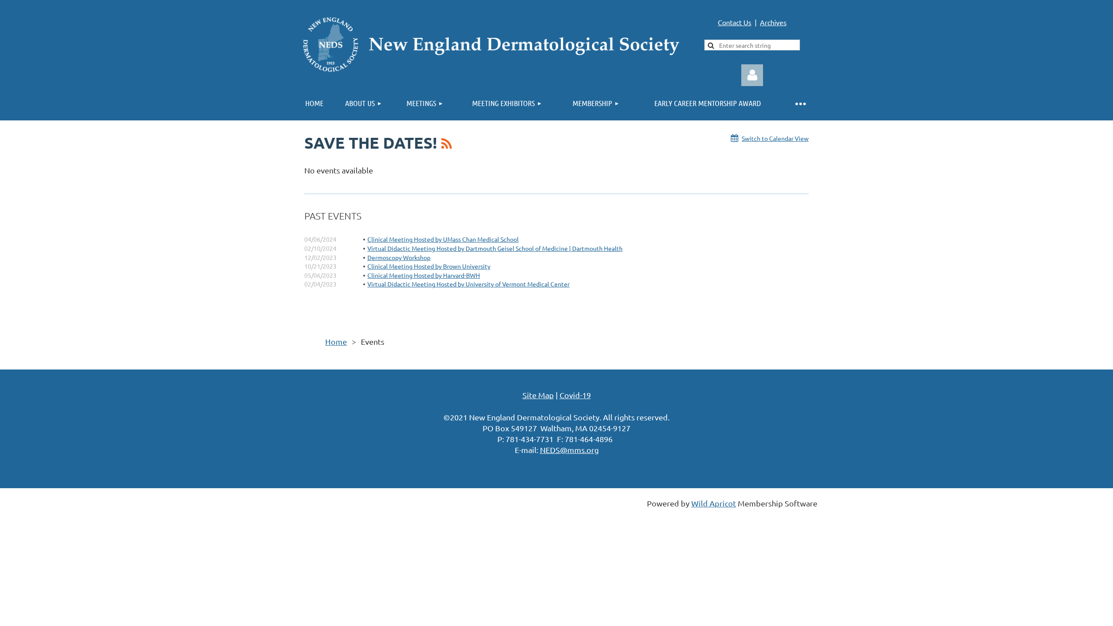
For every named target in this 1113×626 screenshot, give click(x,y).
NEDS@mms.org (569, 449)
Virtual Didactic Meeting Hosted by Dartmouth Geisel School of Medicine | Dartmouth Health (495, 248)
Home (336, 341)
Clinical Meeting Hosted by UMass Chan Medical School (443, 239)
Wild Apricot (713, 503)
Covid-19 (575, 395)
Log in (752, 75)
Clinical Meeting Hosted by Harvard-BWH (423, 275)
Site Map (538, 395)
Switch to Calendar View (775, 138)
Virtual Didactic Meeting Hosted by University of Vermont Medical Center (468, 284)
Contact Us (734, 22)
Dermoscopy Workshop (398, 257)
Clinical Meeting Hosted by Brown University (428, 266)
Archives (773, 22)
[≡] (800, 103)
